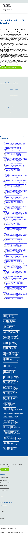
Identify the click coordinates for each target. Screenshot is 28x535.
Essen (4, 218)
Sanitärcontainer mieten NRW (9, 367)
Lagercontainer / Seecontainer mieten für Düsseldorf (16, 197)
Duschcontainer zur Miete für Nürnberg (13, 260)
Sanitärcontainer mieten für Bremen (13, 229)
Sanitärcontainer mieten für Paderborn (13, 295)
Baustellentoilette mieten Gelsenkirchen (11, 433)
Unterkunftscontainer (7, 323)
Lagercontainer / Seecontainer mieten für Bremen (16, 227)
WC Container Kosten (8, 322)
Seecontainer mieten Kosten (9, 342)
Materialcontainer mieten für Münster (11, 377)
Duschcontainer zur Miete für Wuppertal (14, 282)
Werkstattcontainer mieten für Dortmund (14, 217)
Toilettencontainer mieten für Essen (10, 336)
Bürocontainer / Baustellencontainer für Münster (15, 191)
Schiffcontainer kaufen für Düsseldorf (11, 360)
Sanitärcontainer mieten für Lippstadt (13, 244)
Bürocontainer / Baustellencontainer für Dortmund (16, 213)
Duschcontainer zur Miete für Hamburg (13, 154)
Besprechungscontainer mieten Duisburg (11, 428)
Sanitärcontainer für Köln (8, 371)
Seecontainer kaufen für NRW (9, 348)
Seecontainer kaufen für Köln (9, 349)
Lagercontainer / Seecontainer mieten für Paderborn (16, 293)
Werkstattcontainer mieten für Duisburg (13, 268)
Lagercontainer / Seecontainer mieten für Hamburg (16, 150)
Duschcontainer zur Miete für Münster (13, 193)
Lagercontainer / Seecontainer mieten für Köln (15, 165)
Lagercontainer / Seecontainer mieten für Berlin (15, 143)
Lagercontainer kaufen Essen (9, 398)
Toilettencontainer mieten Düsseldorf (10, 338)
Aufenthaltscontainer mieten (9, 434)
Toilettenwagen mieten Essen (9, 333)
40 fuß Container (6, 442)
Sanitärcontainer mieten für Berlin (12, 145)
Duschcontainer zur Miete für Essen (13, 223)
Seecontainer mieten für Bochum (10, 347)
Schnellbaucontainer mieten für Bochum (11, 355)
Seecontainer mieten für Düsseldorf (10, 344)
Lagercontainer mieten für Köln (9, 387)
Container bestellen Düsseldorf (9, 407)
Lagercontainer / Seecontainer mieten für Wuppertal (16, 278)
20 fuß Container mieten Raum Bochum (11, 446)
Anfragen (5, 469)
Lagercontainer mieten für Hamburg (10, 388)
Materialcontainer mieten (8, 373)
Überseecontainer (6, 327)
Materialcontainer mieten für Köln (10, 378)
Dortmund (5, 211)
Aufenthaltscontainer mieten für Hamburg (12, 438)
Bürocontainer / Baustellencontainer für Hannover (16, 250)
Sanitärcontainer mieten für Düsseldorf (13, 200)
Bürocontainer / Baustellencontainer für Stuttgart (15, 184)
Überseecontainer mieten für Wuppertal (11, 330)
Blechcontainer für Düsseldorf (9, 423)
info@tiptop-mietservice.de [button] (6, 502)
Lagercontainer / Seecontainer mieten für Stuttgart (16, 182)
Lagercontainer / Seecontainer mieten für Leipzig (15, 204)
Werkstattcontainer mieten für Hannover (14, 254)
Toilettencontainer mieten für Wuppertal (11, 335)
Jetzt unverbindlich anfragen (11, 67)
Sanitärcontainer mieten (8, 366)
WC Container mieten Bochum (9, 319)
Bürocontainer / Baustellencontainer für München (16, 159)
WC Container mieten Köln (9, 320)
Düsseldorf (5, 196)
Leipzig (4, 203)
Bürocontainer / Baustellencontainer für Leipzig (15, 206)
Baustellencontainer (5, 483)
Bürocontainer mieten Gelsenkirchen (10, 412)
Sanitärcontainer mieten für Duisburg (13, 266)
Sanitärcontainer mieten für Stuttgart (13, 185)
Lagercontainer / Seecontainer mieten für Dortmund (16, 212)
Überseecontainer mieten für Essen (10, 331)
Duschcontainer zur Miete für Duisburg (13, 267)
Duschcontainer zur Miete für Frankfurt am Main (15, 179)
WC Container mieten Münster (9, 317)
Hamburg (5, 149)
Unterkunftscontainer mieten (9, 325)
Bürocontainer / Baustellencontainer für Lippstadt (16, 243)
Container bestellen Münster (9, 403)
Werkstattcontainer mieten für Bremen (13, 232)
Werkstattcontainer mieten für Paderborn (14, 298)
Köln (4, 164)
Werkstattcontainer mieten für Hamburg (13, 155)
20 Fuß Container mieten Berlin (9, 449)
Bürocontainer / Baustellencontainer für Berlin (15, 144)
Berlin (4, 142)
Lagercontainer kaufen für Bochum (10, 397)
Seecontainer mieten (7, 339)
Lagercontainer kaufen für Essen (10, 396)
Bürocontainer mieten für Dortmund (10, 416)
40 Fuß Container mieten (8, 443)
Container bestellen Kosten (8, 404)
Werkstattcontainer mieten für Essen (13, 224)
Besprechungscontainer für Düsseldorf (11, 430)
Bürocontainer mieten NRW (9, 410)
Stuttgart (4, 181)
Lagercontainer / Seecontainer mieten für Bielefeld (16, 286)
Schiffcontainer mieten (7, 359)
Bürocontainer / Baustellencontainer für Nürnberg (16, 257)
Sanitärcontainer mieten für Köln (12, 168)
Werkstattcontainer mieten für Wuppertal (14, 283)
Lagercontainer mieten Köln (9, 386)
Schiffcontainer (6, 358)
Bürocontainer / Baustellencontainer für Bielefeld (15, 287)
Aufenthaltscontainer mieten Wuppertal (11, 436)
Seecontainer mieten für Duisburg (10, 346)
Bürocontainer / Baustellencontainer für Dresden (15, 235)
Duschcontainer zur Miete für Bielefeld (13, 289)
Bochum (4, 270)
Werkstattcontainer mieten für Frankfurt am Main (15, 180)
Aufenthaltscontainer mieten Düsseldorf (11, 439)
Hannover (5, 247)
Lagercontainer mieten (7, 382)
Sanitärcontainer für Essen (8, 372)
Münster (4, 189)
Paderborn (5, 292)
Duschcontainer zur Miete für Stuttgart (13, 186)
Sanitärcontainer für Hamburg (9, 370)
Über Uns (5, 10)
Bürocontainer (6, 5)
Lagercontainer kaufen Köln (9, 394)
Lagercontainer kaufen (7, 393)
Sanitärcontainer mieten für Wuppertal (13, 281)
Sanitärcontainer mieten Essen (9, 369)
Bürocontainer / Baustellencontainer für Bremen (15, 228)
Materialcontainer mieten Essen (9, 380)
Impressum (10, 528)
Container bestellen (7, 400)
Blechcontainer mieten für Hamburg (10, 421)
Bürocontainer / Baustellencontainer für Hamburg (16, 152)
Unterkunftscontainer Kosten (9, 326)
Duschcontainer (6, 7)
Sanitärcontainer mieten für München (13, 160)
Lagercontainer (6, 4)
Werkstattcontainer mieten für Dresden (13, 239)
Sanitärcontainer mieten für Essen (12, 222)
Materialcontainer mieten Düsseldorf (10, 381)
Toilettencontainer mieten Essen (9, 337)
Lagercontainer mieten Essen (9, 391)
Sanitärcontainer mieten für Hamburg (13, 153)
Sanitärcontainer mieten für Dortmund (13, 214)
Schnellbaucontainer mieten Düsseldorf (11, 357)
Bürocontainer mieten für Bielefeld (10, 418)
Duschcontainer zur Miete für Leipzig (13, 208)
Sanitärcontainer (7, 6)
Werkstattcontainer (7, 9)
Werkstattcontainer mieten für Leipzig (13, 209)
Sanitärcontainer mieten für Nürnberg (13, 259)
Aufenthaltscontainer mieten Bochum (11, 441)
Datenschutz (3, 528)
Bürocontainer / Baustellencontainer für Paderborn (16, 294)
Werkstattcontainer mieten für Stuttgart (13, 187)
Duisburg (5, 262)
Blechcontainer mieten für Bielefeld (10, 422)
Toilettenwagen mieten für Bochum (10, 314)
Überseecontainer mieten (8, 328)
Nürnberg (5, 255)
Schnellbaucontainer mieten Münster (10, 353)
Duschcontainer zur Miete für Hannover (14, 252)
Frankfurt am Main (7, 171)
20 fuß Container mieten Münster (10, 447)
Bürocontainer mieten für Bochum (10, 417)
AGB (16, 528)
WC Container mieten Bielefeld (10, 321)
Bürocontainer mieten (7, 408)
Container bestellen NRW (8, 402)
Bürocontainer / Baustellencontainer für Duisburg (16, 265)
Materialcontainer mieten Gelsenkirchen (11, 376)
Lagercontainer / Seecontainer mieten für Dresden (16, 234)
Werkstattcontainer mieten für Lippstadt (13, 246)
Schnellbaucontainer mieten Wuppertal (11, 352)
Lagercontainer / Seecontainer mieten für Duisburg (16, 263)
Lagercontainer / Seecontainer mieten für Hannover (16, 249)
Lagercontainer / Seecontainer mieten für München (16, 158)
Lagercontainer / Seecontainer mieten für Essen (15, 219)
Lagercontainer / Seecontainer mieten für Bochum (16, 271)
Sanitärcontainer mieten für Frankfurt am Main (15, 177)
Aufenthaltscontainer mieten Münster (11, 437)
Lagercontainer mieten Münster (9, 384)
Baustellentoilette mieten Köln (9, 432)
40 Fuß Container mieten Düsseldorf (10, 444)
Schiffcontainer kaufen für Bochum (10, 362)
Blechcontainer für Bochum (9, 425)
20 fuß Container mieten (8, 448)
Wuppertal (5, 277)
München (5, 157)
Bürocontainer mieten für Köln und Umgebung (13, 413)
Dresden (4, 233)
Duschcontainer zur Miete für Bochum (13, 275)
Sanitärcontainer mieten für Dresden (13, 236)
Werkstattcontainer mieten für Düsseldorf (14, 202)
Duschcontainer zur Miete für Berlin (13, 147)
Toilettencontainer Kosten (8, 315)
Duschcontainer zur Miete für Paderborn (14, 297)
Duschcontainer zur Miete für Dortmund (14, 216)
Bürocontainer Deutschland (8, 420)
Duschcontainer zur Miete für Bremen (13, 230)
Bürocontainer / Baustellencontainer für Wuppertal (16, 279)
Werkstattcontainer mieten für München (13, 163)
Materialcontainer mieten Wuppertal (10, 375)
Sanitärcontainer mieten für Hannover (13, 251)
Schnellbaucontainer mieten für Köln (10, 354)
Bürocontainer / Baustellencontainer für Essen (15, 220)
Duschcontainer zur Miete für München (13, 161)
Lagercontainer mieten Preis (9, 383)
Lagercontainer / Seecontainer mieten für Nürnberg (16, 256)
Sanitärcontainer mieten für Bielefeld (13, 288)
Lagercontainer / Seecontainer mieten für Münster (16, 190)
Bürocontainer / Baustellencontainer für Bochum (15, 272)
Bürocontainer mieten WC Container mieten (12, 409)
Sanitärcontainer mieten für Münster (13, 192)
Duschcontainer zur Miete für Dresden (13, 238)
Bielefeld (5, 284)
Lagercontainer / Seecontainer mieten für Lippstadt (16, 241)
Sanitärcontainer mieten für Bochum (13, 273)
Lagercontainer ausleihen (8, 399)
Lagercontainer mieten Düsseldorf (10, 392)
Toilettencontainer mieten (8, 316)
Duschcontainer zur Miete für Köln (12, 169)
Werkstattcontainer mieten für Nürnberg (13, 261)
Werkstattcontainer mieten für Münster (13, 195)
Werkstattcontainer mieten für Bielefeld (13, 290)
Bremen (4, 225)
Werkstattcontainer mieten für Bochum (13, 276)
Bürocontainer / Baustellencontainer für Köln (15, 166)
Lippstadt (5, 240)
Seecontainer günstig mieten (9, 351)
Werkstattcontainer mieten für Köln (12, 170)
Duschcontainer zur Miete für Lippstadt (13, 245)
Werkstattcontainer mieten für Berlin (13, 148)
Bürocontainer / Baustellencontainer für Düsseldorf (16, 198)
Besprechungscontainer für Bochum (10, 431)
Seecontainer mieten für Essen (9, 343)
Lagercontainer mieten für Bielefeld (10, 389)
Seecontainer (3, 485)
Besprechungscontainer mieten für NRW (11, 427)
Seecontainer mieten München (9, 341)
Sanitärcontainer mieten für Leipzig (13, 207)
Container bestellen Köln (8, 405)
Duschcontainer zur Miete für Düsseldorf (14, 201)
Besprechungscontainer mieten (9, 426)
